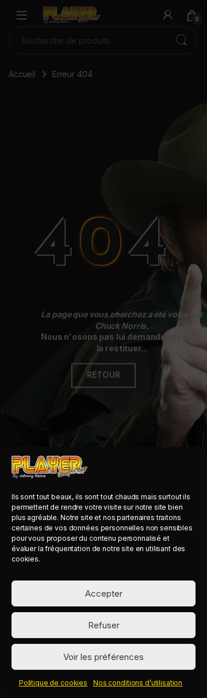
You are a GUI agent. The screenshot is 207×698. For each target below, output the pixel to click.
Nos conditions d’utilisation (137, 682)
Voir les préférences (103, 656)
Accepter (103, 593)
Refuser (104, 625)
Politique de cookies (53, 682)
